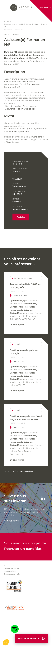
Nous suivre (13, 521)
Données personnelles (12, 574)
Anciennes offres (10, 566)
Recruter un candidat (22, 549)
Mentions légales (10, 571)
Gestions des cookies (11, 568)
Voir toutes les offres (22, 471)
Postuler (21, 217)
